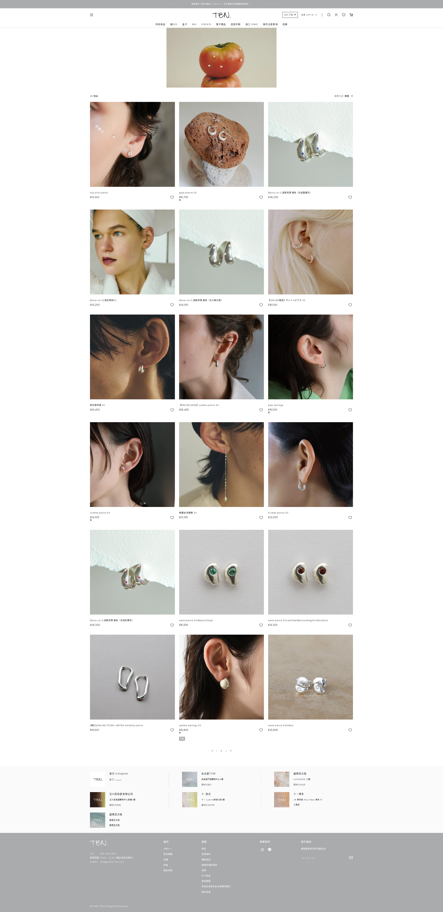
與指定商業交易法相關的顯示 (216, 886)
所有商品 (160, 24)
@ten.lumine (208, 805)
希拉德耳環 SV (97, 405)
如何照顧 (168, 854)
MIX (194, 24)
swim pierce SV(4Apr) (280, 725)
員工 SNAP (252, 24)
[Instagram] (262, 849)
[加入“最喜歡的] (172, 197)
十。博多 (298, 793)
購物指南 (206, 859)
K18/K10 (206, 24)
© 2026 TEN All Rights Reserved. (109, 906)
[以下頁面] (230, 751)
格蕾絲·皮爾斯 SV (188, 512)
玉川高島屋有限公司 (121, 793)
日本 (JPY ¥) (307, 15)
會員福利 (206, 854)
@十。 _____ (115, 779)
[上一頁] (212, 751)
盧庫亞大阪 (300, 773)
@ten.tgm (206, 784)
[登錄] (336, 14)
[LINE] (269, 849)
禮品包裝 (168, 870)
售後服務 (206, 881)
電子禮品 (221, 24)
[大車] (351, 14)
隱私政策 (206, 892)
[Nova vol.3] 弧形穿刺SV (103, 300)
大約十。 (168, 848)
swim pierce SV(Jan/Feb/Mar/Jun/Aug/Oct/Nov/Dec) (298, 620)
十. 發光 (206, 793)
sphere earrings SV (190, 725)
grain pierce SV (188, 192)
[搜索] (329, 14)
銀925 (173, 24)
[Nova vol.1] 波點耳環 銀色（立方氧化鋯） (201, 300)
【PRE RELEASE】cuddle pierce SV (199, 405)
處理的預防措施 (209, 865)
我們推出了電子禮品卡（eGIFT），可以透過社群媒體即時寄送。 (221, 4)
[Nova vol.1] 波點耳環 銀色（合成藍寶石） (290, 192)
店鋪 (166, 859)
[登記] (351, 858)
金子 (184, 24)
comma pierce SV (100, 512)
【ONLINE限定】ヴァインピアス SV (286, 300)
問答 (204, 848)
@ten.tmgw (115, 805)
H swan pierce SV (278, 512)
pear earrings (275, 405)
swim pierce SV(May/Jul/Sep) (196, 620)
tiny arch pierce (99, 192)
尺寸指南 (206, 875)
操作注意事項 (270, 24)
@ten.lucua (299, 784)
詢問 (204, 870)
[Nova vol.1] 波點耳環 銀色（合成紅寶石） (112, 620)
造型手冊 (236, 24)
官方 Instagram (118, 773)
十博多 (296, 805)
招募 (285, 24)
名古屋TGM (208, 773)
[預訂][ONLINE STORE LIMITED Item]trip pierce (116, 725)
